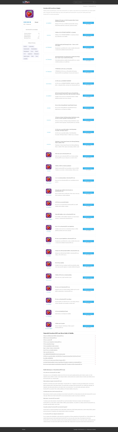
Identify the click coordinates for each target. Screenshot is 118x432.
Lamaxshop (31, 46)
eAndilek (25, 58)
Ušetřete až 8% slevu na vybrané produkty (63, 274)
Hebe (32, 56)
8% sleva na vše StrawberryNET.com (62, 287)
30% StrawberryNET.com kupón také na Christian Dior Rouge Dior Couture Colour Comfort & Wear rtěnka (67, 57)
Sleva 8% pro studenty (59, 262)
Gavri (32, 51)
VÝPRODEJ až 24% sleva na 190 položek (63, 68)
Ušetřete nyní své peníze (60, 323)
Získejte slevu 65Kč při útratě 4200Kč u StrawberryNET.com (67, 250)
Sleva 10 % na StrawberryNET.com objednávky (64, 226)
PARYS (25, 46)
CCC (25, 53)
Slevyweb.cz (85, 6)
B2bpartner (36, 53)
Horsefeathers (34, 48)
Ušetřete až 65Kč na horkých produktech (63, 165)
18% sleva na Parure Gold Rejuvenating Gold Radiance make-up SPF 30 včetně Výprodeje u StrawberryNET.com (67, 118)
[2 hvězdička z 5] (24, 22)
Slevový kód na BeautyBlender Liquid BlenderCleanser (66, 105)
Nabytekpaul (26, 51)
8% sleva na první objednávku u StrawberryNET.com (65, 238)
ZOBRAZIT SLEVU (88, 22)
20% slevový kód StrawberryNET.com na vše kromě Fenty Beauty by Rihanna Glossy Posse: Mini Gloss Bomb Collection (67, 93)
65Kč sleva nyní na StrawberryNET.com (63, 153)
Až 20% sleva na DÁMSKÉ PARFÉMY (63, 80)
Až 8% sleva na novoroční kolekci (62, 202)
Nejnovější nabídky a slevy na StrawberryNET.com (65, 214)
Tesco (37, 56)
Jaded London (26, 56)
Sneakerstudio (26, 48)
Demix (36, 51)
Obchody (23, 429)
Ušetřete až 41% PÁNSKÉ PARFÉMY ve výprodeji (65, 32)
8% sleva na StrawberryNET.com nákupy (63, 299)
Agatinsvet (30, 53)
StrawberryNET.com (92, 6)
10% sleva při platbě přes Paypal (61, 311)
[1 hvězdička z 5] (24, 22)
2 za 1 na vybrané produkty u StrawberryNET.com (65, 177)
